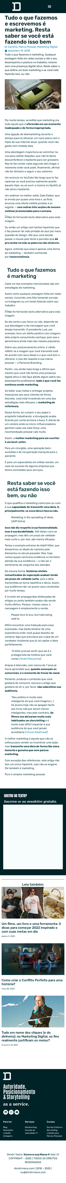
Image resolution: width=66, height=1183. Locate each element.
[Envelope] (16, 1112)
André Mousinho (30, 658)
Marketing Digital (47, 46)
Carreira (12, 46)
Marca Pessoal (27, 46)
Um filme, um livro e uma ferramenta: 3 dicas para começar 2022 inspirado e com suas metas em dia (31, 927)
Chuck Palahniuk (36, 732)
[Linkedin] (5, 1112)
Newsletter (8, 1130)
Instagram (7, 1136)
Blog (5, 1127)
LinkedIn (7, 1133)
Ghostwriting (31, 1127)
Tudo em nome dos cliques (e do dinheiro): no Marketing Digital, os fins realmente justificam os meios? (30, 1036)
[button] (49, 6)
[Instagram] (11, 1112)
